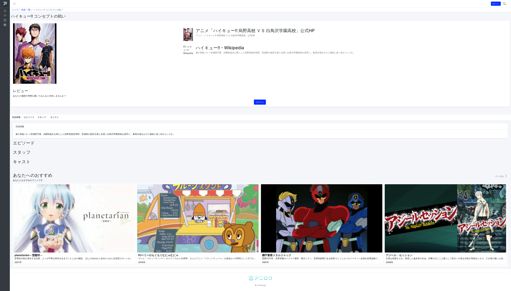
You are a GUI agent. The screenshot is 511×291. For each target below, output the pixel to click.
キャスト (54, 117)
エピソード (29, 117)
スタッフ (42, 117)
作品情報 (16, 117)
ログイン (496, 4)
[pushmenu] (14, 3)
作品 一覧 (25, 9)
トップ (15, 9)
